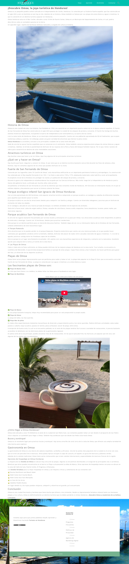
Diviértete (100, 3)
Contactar (112, 3)
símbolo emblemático (15, 226)
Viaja (79, 3)
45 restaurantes (57, 334)
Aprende (89, 3)
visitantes (84, 470)
